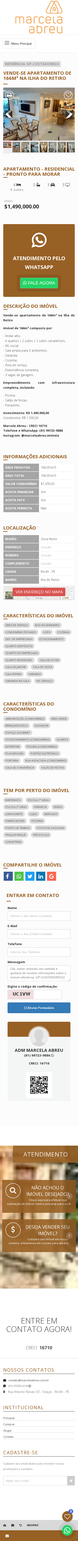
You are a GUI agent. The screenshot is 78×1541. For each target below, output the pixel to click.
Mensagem (16, 962)
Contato (8, 1437)
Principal (9, 1418)
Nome (12, 908)
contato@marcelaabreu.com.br (28, 1380)
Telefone (15, 944)
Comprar (9, 1424)
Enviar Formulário (40, 1008)
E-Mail (12, 926)
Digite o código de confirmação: (33, 986)
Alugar (7, 1430)
